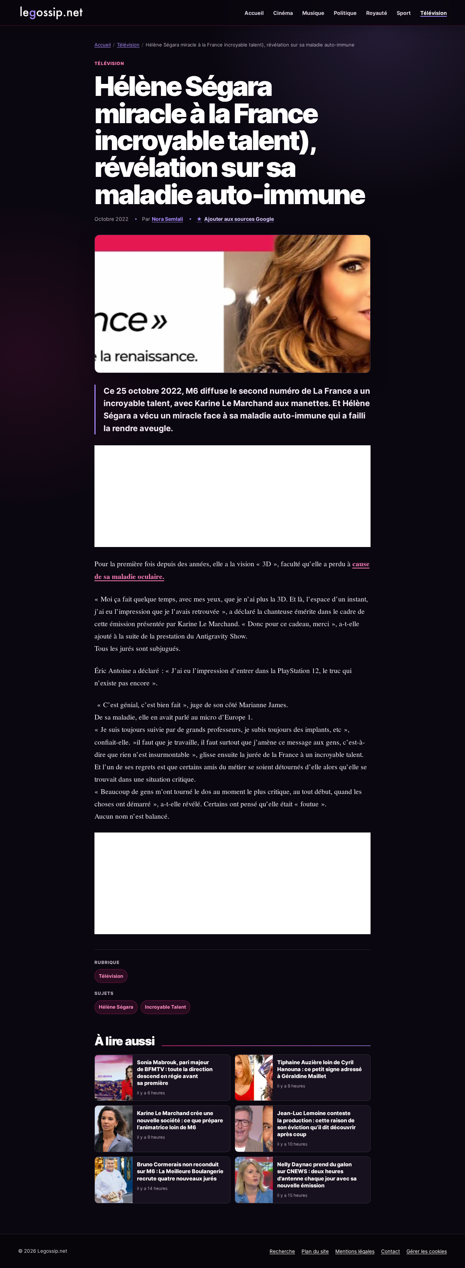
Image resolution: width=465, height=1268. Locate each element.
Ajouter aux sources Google (239, 219)
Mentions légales (355, 1251)
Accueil (254, 13)
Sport (404, 13)
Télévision (433, 13)
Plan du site (315, 1251)
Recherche (282, 1251)
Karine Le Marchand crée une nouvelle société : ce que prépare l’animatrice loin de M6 (180, 1120)
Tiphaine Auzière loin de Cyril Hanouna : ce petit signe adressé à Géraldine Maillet (319, 1069)
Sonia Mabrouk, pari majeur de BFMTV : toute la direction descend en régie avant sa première (175, 1072)
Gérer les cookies (427, 1251)
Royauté (376, 13)
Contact (390, 1251)
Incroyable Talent (165, 1007)
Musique (313, 13)
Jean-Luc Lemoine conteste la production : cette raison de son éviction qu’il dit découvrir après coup (316, 1123)
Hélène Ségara (116, 1007)
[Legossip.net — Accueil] (51, 12)
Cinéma (283, 13)
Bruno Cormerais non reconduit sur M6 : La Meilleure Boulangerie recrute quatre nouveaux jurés (180, 1171)
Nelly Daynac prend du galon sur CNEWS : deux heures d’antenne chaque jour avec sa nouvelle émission (317, 1174)
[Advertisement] (232, 496)
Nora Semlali (167, 219)
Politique (345, 13)
